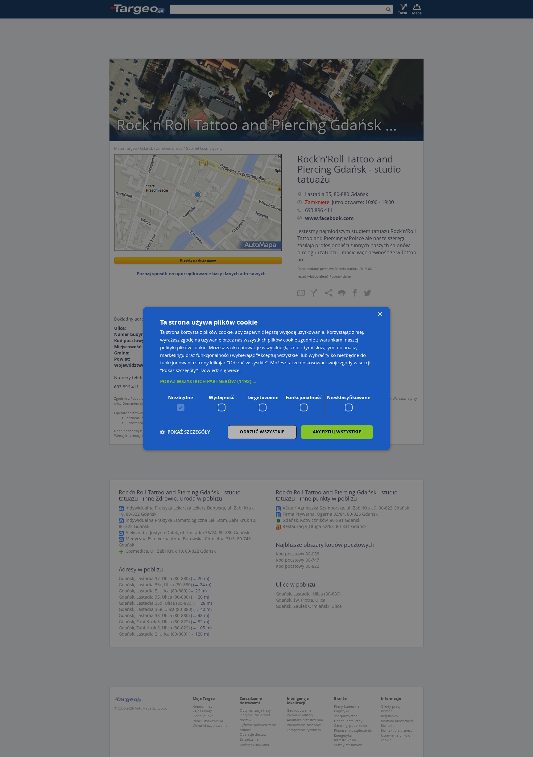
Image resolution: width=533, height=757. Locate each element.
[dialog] (266, 378)
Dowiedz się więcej (220, 370)
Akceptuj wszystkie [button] (337, 432)
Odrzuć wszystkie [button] (262, 432)
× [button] (380, 314)
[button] (266, 381)
